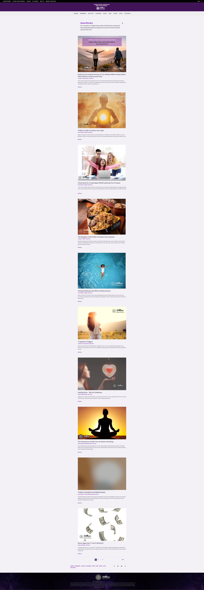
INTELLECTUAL (91, 13)
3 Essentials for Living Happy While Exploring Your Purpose (99, 183)
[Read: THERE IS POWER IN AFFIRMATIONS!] (102, 473)
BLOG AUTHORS (127, 13)
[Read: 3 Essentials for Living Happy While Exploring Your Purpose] (102, 162)
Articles (84, 343)
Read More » (80, 87)
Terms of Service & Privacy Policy (108, 581)
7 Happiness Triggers (85, 342)
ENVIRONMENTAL (83, 13)
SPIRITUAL (115, 13)
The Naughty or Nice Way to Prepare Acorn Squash (96, 237)
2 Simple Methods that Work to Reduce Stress (94, 291)
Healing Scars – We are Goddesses (90, 392)
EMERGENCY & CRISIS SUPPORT (51, 1)
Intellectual (86, 443)
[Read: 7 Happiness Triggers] (102, 323)
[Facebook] (114, 566)
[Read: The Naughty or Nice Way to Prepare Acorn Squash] (102, 216)
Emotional (83, 78)
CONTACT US (42, 1)
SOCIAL (110, 13)
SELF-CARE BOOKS (35, 1)
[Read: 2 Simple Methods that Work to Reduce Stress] (102, 270)
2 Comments (80, 238)
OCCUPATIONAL (98, 13)
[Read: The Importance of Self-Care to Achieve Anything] (102, 423)
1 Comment (79, 78)
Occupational (83, 545)
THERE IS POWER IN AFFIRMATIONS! (91, 492)
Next (123, 559)
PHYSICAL (105, 13)
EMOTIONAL (76, 13)
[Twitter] (117, 566)
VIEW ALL (121, 13)
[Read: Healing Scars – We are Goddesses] (102, 373)
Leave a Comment (81, 132)
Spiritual (87, 78)
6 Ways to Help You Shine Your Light (91, 130)
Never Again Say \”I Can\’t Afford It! (90, 543)
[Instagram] (125, 566)
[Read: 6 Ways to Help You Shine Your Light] (102, 110)
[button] (201, 1)
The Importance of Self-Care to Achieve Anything (95, 442)
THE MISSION (28, 1)
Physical (84, 238)
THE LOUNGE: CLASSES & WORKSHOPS (18, 1)
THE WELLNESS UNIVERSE (7, 1)
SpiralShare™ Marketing (108, 587)
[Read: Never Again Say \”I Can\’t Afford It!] (102, 524)
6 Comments (80, 343)
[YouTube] (121, 566)
